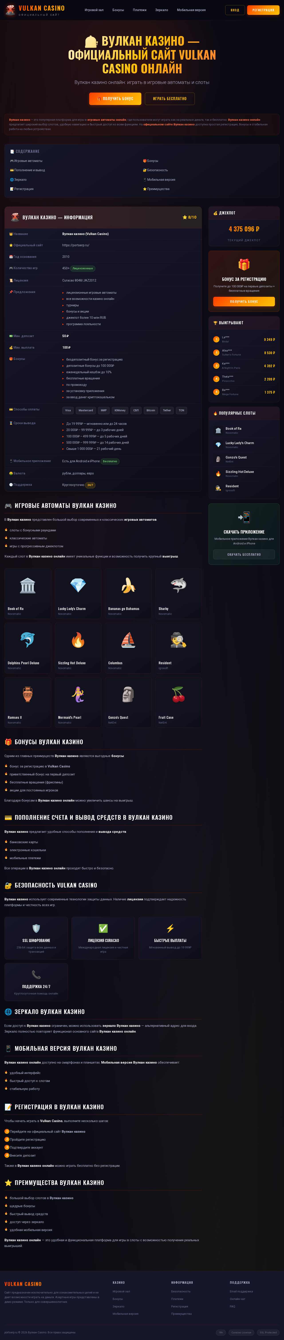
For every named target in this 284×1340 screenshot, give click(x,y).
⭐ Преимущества (156, 189)
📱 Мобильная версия (159, 179)
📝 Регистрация (22, 189)
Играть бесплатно (170, 98)
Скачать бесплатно (244, 554)
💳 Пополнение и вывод (27, 170)
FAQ (232, 1306)
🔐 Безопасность (155, 170)
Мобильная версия (191, 10)
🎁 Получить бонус (115, 98)
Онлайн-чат (237, 1299)
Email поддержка (241, 1291)
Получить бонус (244, 301)
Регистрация (263, 10)
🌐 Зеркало (18, 179)
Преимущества (181, 1313)
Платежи (139, 10)
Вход (235, 10)
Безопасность (181, 1291)
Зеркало (161, 10)
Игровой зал (94, 10)
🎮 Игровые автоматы (26, 161)
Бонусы (118, 10)
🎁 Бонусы (150, 161)
